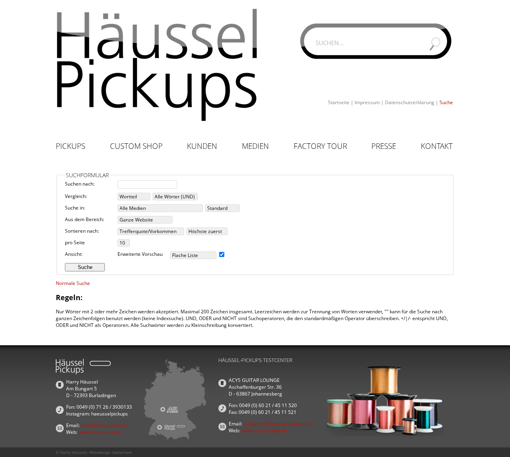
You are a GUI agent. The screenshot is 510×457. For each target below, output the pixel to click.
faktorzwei (122, 452)
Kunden (202, 146)
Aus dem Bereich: (84, 219)
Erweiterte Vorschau (140, 254)
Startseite (338, 102)
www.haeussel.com (99, 432)
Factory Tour (320, 146)
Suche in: (75, 207)
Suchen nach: (79, 183)
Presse (383, 146)
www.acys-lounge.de (265, 430)
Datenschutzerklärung (409, 102)
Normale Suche (73, 283)
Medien (255, 146)
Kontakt (437, 146)
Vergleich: (76, 196)
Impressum (367, 102)
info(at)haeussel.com (104, 425)
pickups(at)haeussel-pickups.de (278, 423)
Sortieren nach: (82, 231)
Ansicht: (73, 254)
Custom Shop (136, 146)
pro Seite (75, 242)
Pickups (70, 146)
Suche (446, 102)
